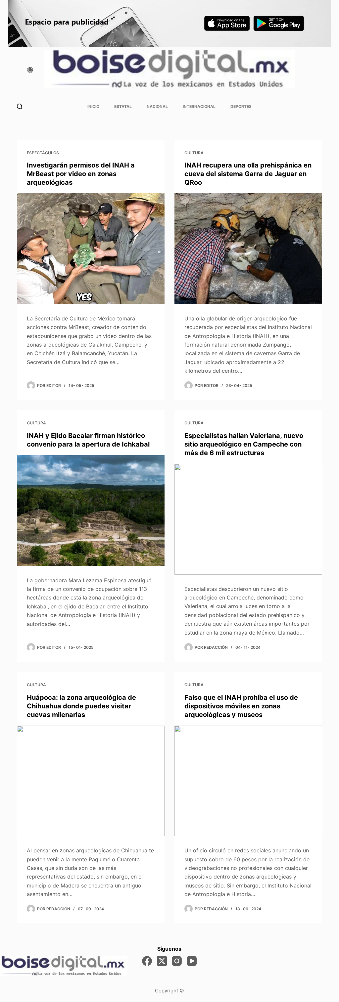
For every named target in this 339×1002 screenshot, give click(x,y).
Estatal (123, 106)
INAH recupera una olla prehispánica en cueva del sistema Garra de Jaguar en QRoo (248, 173)
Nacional (157, 106)
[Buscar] (20, 106)
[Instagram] (177, 961)
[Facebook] (147, 961)
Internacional (199, 106)
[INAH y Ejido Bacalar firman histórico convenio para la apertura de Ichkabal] (91, 510)
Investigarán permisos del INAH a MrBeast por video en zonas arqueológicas (81, 173)
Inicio (93, 106)
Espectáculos (43, 152)
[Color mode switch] (30, 70)
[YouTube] (192, 961)
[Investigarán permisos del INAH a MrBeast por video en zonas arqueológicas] (91, 248)
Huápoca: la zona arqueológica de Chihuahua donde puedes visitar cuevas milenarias (81, 706)
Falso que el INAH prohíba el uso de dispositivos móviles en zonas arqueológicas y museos (241, 706)
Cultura (194, 152)
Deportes (241, 106)
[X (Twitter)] (162, 961)
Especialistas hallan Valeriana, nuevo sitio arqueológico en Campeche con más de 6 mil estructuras (243, 444)
